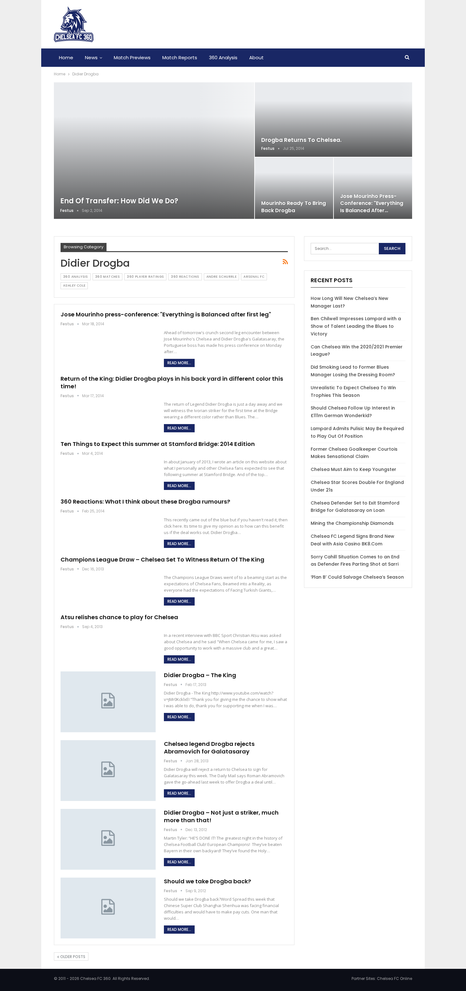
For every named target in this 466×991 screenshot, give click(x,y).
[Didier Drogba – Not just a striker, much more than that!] (108, 839)
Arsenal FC (253, 276)
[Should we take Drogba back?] (108, 908)
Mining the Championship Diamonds (352, 523)
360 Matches (107, 276)
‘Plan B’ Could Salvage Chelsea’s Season (357, 577)
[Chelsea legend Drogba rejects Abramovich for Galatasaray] (108, 770)
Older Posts (72, 956)
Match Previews (132, 57)
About (256, 57)
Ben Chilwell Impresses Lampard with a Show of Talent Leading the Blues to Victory (356, 326)
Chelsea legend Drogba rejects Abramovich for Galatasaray (209, 747)
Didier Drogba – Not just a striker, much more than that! (221, 816)
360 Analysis (223, 57)
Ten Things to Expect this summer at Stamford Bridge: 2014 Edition (158, 444)
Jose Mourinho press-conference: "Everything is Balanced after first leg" (166, 314)
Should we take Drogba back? (207, 881)
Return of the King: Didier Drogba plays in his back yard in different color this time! (172, 382)
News (91, 57)
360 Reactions (185, 276)
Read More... (179, 362)
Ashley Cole (74, 285)
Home (66, 57)
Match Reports (179, 57)
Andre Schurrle (221, 276)
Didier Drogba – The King (200, 675)
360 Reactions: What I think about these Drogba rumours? (145, 501)
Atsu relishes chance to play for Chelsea (119, 617)
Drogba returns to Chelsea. (301, 140)
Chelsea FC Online (394, 978)
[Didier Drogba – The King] (108, 701)
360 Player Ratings (145, 276)
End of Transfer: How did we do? (119, 201)
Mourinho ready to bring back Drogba (293, 207)
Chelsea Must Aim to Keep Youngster (353, 469)
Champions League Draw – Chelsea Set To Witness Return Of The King (162, 559)
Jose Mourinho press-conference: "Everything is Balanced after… (371, 203)
